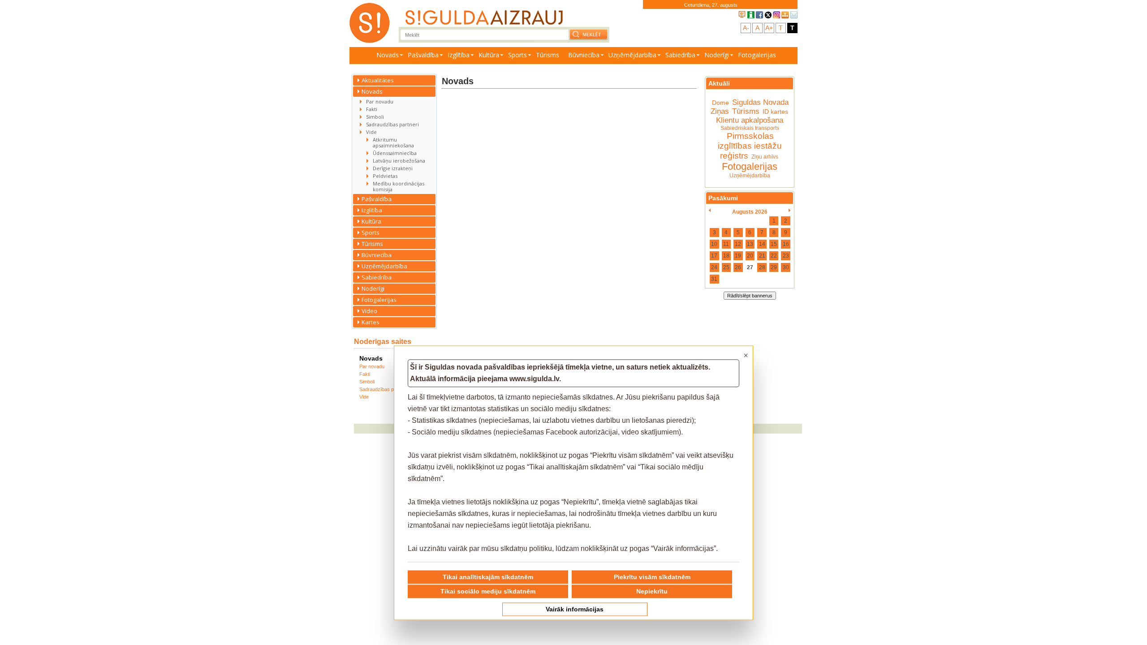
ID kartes (775, 111)
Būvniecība (583, 55)
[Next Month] (790, 210)
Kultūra (489, 55)
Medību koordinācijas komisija (398, 186)
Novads (387, 55)
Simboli (375, 116)
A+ (769, 27)
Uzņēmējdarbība (632, 55)
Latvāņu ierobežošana (399, 160)
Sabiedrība (680, 55)
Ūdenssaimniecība (395, 153)
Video (369, 311)
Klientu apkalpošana (749, 120)
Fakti (371, 109)
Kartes (370, 322)
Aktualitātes (378, 80)
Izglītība (459, 55)
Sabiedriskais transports (749, 128)
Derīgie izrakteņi (393, 168)
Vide (371, 132)
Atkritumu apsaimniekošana (393, 142)
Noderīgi (716, 55)
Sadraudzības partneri (392, 124)
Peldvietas (385, 175)
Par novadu (379, 101)
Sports (517, 55)
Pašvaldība (423, 55)
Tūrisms (547, 55)
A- (746, 27)
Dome (720, 102)
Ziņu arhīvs (764, 157)
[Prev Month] (709, 210)
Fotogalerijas (757, 55)
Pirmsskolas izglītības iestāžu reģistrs (750, 145)
